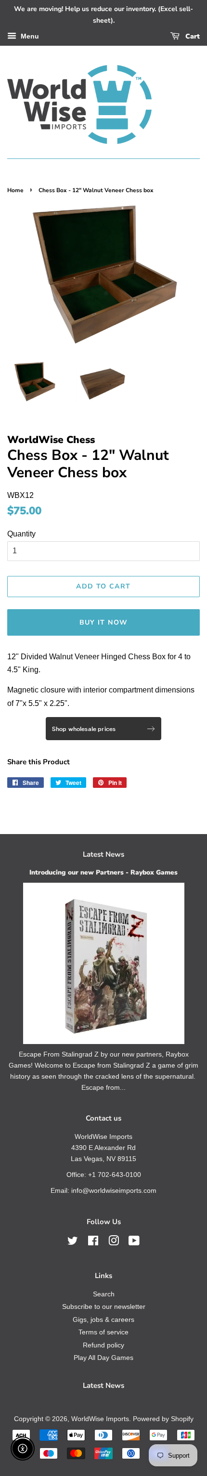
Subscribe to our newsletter (103, 1306)
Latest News (103, 854)
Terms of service (103, 1332)
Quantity (21, 534)
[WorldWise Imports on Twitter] (72, 1242)
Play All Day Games (103, 1357)
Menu (29, 36)
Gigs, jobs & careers (103, 1319)
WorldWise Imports (100, 1419)
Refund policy (103, 1345)
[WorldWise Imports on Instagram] (113, 1242)
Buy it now (103, 622)
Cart (191, 36)
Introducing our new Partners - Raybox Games (103, 872)
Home (15, 190)
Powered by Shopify (163, 1419)
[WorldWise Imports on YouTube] (134, 1242)
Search (104, 1294)
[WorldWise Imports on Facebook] (93, 1242)
